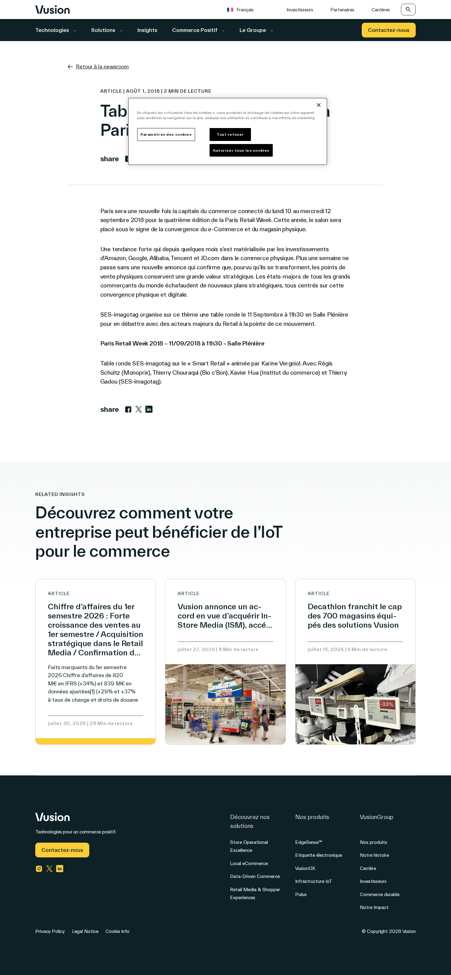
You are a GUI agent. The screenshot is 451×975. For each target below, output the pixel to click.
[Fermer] (319, 105)
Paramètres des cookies (166, 134)
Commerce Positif (195, 30)
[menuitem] (243, 9)
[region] (227, 132)
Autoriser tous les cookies (241, 150)
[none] (248, 9)
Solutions (104, 30)
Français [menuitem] (245, 9)
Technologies (52, 30)
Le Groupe (253, 30)
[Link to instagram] (39, 868)
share (109, 158)
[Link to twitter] (138, 409)
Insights (147, 30)
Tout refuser (230, 134)
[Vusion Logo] (52, 9)
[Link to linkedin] (149, 409)
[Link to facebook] (128, 409)
